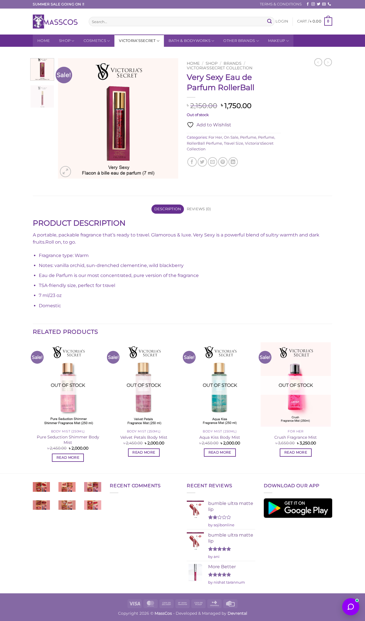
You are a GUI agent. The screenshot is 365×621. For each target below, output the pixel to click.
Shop (64, 41)
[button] (281, 21)
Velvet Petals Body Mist (143, 437)
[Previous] (67, 118)
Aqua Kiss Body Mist (219, 437)
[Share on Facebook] (192, 162)
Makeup (276, 41)
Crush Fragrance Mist (295, 437)
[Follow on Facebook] (307, 4)
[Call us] (329, 4)
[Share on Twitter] (202, 162)
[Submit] (269, 22)
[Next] (169, 118)
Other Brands (239, 41)
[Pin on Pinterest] (223, 162)
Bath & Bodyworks (189, 41)
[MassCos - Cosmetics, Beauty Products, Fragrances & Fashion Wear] (56, 22)
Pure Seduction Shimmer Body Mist (68, 439)
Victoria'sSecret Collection (219, 68)
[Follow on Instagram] (313, 4)
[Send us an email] (324, 4)
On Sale (231, 137)
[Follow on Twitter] (318, 4)
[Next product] (318, 62)
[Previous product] (328, 62)
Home (43, 41)
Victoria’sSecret (137, 41)
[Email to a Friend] (212, 162)
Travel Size (233, 143)
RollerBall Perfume (204, 143)
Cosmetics (95, 41)
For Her (215, 137)
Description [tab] (167, 209)
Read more (67, 458)
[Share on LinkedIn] (233, 162)
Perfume (248, 137)
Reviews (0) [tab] (199, 209)
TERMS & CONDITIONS (281, 4)
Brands (233, 63)
